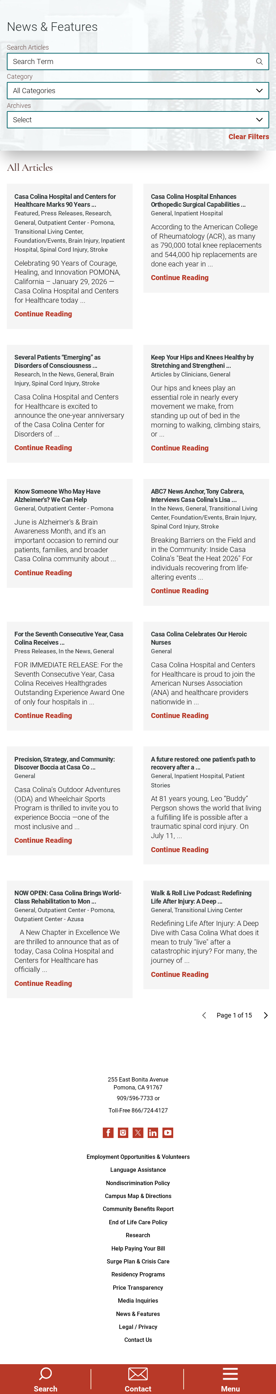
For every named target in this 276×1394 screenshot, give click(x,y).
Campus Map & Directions (138, 1195)
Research (138, 1235)
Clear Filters (249, 137)
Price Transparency (138, 1287)
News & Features (138, 1313)
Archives (19, 105)
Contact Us (138, 1339)
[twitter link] (138, 1133)
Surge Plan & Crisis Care (138, 1261)
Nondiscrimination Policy (138, 1183)
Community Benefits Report (138, 1208)
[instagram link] (123, 1133)
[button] (230, 1379)
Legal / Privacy (138, 1326)
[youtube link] (167, 1133)
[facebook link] (108, 1133)
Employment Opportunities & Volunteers (138, 1156)
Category (20, 76)
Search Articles (28, 47)
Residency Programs (138, 1274)
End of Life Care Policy (138, 1222)
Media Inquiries (138, 1300)
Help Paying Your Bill (138, 1248)
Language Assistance (138, 1169)
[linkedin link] (153, 1133)
